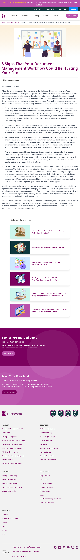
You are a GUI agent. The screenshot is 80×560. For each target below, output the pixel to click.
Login (73, 9)
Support (50, 9)
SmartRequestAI (7, 460)
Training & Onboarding (9, 476)
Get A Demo (72, 16)
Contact (62, 9)
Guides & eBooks (46, 483)
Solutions (26, 16)
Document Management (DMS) (12, 429)
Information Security (19, 556)
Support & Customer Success (12, 487)
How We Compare (46, 452)
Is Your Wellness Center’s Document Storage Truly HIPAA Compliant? (48, 232)
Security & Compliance (9, 437)
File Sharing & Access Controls (12, 448)
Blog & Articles (45, 476)
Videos (42, 495)
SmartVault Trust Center (10, 518)
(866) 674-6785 (37, 9)
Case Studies (44, 479)
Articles (17, 22)
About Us (5, 515)
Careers (4, 522)
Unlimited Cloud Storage (10, 452)
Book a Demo (8, 353)
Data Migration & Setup (10, 483)
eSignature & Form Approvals (12, 444)
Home (3, 22)
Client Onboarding (46, 433)
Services (45, 16)
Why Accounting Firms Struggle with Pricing (48, 248)
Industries (43, 444)
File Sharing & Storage (47, 437)
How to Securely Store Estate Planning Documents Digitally (46, 263)
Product (14, 16)
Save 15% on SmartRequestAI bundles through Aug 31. (40, 3)
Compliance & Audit (46, 440)
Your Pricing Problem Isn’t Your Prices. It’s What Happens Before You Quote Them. (49, 310)
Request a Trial (9, 392)
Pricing (36, 16)
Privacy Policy (16, 547)
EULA (39, 547)
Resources (56, 16)
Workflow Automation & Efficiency (13, 440)
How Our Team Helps (9, 491)
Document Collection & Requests (13, 456)
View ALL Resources (47, 503)
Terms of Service (29, 547)
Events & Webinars (46, 487)
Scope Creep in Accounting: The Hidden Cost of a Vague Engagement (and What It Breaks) (49, 295)
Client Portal (6, 433)
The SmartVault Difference (49, 448)
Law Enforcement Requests (21, 552)
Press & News (45, 491)
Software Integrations (47, 429)
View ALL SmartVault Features (12, 464)
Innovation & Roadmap (48, 460)
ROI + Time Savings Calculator (50, 499)
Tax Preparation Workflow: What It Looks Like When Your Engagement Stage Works (49, 279)
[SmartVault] (3, 16)
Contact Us (5, 530)
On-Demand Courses (9, 479)
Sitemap (36, 552)
